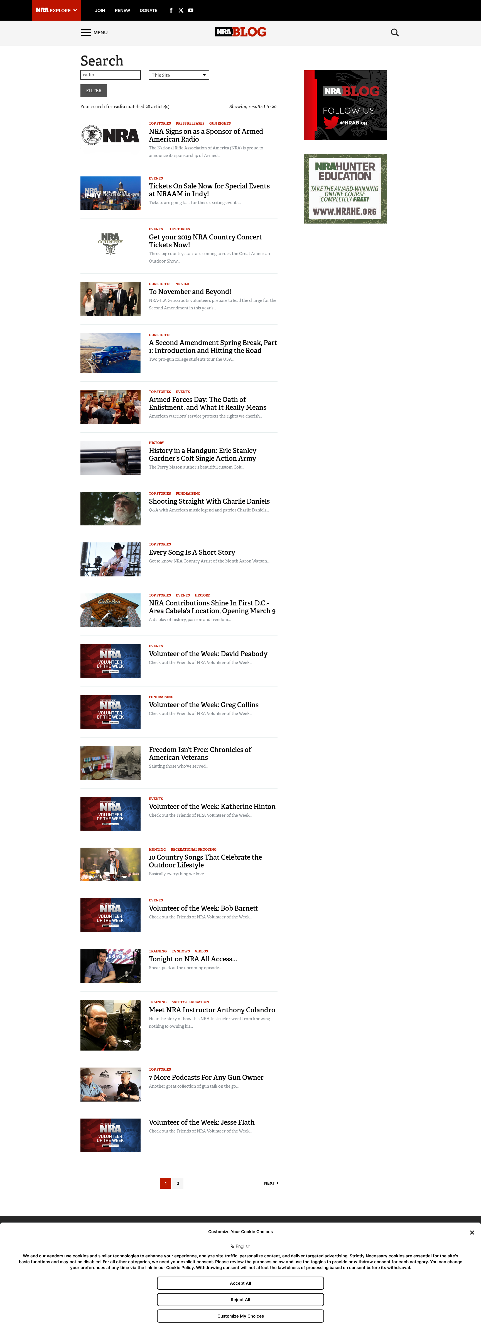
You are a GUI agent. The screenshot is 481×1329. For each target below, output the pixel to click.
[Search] (395, 32)
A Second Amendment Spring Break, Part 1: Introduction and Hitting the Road (213, 346)
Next (270, 1183)
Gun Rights (220, 123)
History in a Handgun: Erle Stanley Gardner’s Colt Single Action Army (202, 454)
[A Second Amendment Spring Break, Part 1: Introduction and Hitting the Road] (110, 352)
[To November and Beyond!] (110, 299)
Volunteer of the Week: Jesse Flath (202, 1122)
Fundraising (188, 493)
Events (156, 178)
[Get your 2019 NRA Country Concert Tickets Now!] (110, 244)
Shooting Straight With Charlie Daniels (209, 501)
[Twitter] (181, 4)
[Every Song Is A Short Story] (110, 559)
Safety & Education (190, 1002)
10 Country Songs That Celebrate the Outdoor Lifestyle (205, 861)
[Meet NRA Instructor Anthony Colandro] (110, 1025)
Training (158, 951)
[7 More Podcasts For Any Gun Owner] (110, 1084)
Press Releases (190, 123)
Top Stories (160, 123)
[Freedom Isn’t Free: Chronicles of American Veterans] (110, 762)
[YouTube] (190, 4)
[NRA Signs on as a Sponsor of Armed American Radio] (110, 138)
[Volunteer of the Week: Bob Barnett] (110, 915)
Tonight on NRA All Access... (193, 959)
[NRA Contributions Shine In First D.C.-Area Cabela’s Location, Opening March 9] (110, 610)
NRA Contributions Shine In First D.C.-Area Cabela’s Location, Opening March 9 (212, 607)
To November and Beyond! (190, 291)
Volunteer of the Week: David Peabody (208, 653)
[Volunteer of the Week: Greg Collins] (110, 712)
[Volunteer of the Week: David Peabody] (110, 661)
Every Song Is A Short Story (192, 552)
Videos (201, 951)
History (156, 443)
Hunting (157, 849)
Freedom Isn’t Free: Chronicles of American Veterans (200, 753)
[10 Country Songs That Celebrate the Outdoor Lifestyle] (110, 864)
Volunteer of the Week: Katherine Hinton (212, 806)
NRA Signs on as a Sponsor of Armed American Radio (206, 135)
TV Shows (181, 951)
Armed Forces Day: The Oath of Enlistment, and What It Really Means (207, 403)
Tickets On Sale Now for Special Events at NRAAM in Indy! (209, 190)
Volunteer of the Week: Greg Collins (204, 704)
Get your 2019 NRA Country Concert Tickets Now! (205, 241)
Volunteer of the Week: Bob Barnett (203, 908)
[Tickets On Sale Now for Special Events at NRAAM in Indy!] (110, 193)
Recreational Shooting (194, 849)
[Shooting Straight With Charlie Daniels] (110, 508)
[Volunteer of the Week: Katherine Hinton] (110, 813)
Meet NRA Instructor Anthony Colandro (212, 1010)
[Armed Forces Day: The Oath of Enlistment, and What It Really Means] (110, 406)
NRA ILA (182, 284)
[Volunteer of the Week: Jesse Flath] (110, 1135)
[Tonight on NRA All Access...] (110, 966)
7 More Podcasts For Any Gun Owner (206, 1077)
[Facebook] (171, 4)
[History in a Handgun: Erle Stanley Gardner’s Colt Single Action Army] (110, 457)
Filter (94, 91)
